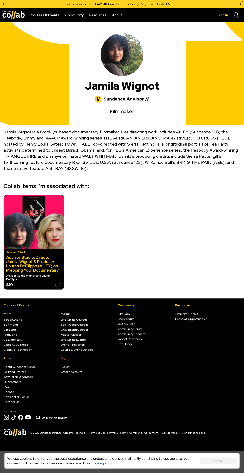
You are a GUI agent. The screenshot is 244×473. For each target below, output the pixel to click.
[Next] (240, 4)
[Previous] (3, 4)
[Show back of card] (58, 285)
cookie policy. (102, 463)
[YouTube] (28, 417)
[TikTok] (13, 417)
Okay (218, 461)
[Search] (236, 15)
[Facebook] (21, 417)
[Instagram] (6, 417)
